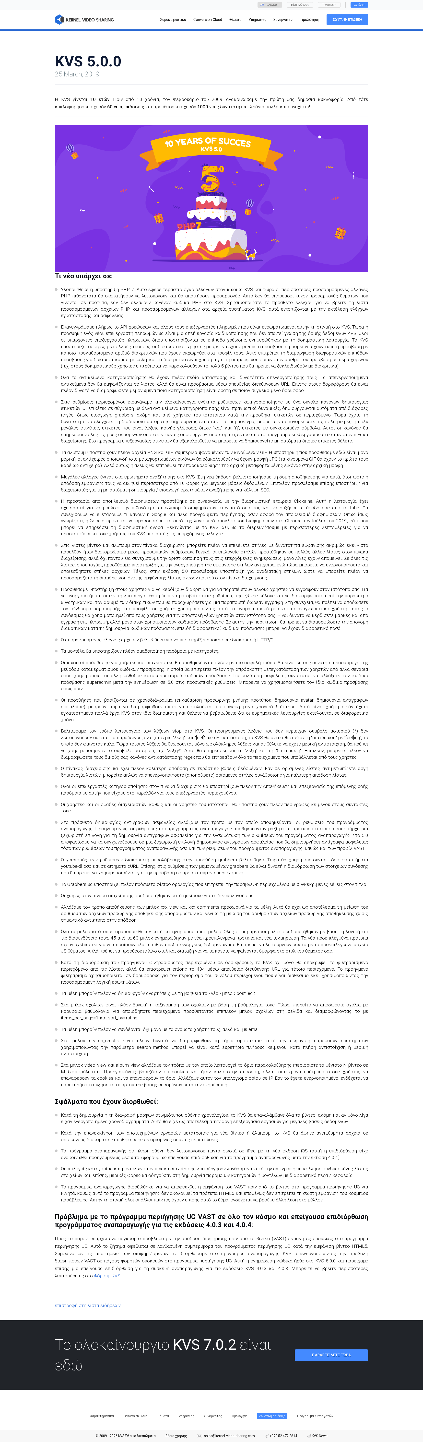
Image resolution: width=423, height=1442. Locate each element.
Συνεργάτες (213, 1416)
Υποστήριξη (329, 4)
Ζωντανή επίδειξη (347, 19)
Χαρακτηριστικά (102, 1416)
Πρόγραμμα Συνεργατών (315, 1416)
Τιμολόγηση (239, 1416)
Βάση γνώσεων (300, 4)
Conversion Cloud (136, 1416)
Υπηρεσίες (186, 1416)
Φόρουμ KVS (107, 1276)
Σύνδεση (359, 4)
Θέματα (163, 1416)
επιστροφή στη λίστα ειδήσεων (88, 1305)
